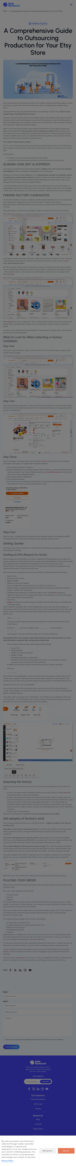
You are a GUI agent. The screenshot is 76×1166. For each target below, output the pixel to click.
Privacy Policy (7, 1160)
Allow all (66, 1151)
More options (47, 1151)
